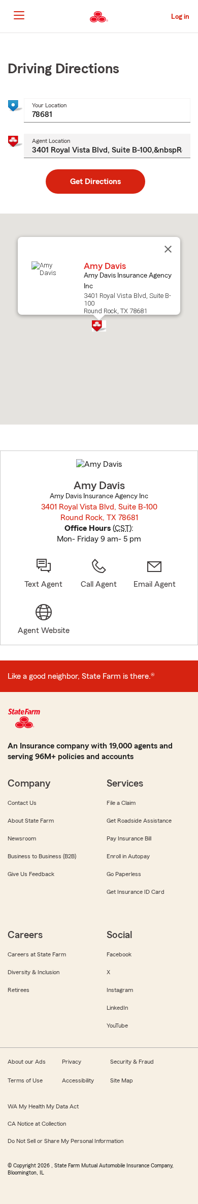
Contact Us (22, 803)
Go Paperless (124, 874)
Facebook (119, 954)
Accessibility (78, 1080)
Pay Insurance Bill (129, 838)
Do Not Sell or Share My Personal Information (65, 1141)
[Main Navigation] (19, 15)
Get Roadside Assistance (139, 821)
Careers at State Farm (37, 954)
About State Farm (31, 821)
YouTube (117, 1025)
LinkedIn (117, 1008)
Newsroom (22, 838)
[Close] (168, 249)
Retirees (18, 990)
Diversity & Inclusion (33, 972)
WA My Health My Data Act (43, 1106)
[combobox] (107, 110)
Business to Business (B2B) (42, 856)
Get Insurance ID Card (135, 892)
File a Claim (121, 803)
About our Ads (27, 1062)
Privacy (71, 1062)
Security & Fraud (132, 1062)
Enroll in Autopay (128, 856)
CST (122, 528)
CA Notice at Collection (37, 1124)
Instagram (120, 990)
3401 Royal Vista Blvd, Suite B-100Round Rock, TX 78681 (99, 512)
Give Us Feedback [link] (31, 874)
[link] (154, 574)
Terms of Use (25, 1080)
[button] (99, 326)
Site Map (121, 1080)
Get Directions (95, 181)
